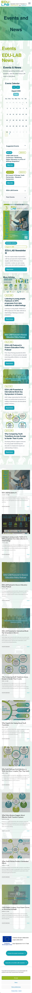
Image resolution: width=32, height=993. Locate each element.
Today (16, 94)
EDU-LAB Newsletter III (15, 252)
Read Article (9, 269)
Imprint (19, 990)
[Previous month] (14, 87)
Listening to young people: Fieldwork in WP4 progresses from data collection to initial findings (15, 302)
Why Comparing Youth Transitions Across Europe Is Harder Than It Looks (15, 436)
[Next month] (18, 87)
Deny (16, 982)
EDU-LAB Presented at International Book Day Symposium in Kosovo (14, 391)
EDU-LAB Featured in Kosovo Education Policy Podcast (14, 347)
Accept (16, 978)
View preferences (16, 987)
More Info (10, 165)
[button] (29, 3)
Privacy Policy (14, 990)
